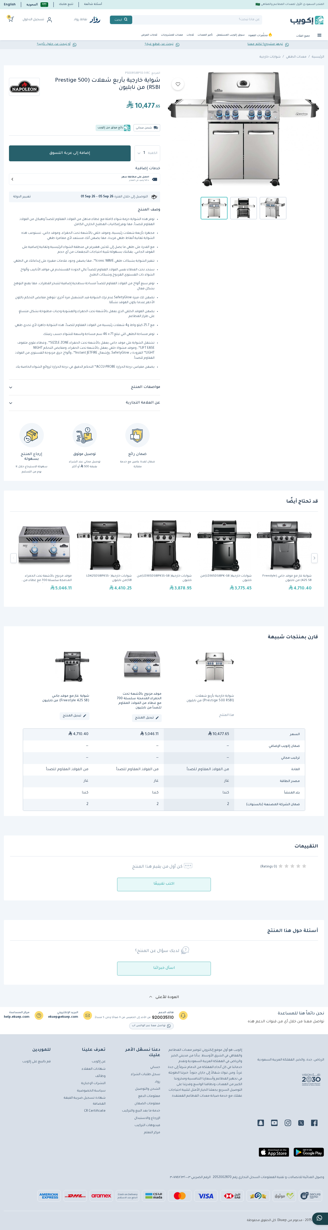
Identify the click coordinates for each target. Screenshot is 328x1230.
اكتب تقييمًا (164, 884)
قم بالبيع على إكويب (36, 1062)
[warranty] (137, 435)
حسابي (155, 1067)
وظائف (100, 1076)
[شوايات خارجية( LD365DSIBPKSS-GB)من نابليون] (164, 558)
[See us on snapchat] (264, 1123)
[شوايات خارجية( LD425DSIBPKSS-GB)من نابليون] (104, 558)
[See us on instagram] (291, 1123)
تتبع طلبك (66, 4)
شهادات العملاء (94, 1069)
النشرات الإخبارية (93, 1083)
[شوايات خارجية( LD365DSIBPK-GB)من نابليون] (224, 558)
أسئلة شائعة (93, 4)
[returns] (31, 435)
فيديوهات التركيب (147, 1125)
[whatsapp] (320, 1219)
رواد (157, 1082)
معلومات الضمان (147, 1104)
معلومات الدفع (149, 1096)
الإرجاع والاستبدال (147, 1118)
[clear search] (134, 20)
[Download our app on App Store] (274, 1154)
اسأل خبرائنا (164, 968)
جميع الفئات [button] (303, 36)
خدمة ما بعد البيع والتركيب (141, 1111)
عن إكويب (99, 1062)
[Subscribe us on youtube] (277, 1123)
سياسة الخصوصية (91, 1091)
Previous (14, 558)
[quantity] (147, 153)
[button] (37, 4)
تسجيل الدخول (33, 20)
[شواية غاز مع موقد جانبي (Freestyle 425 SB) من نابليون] (284, 558)
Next (314, 558)
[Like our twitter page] (304, 1123)
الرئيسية (318, 57)
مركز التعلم (152, 1132)
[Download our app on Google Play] (308, 1154)
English (10, 4)
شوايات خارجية (270, 57)
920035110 (163, 1017)
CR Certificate (95, 1111)
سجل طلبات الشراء (145, 1074)
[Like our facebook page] (317, 1123)
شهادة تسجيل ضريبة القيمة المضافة (85, 1101)
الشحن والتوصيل (147, 1089)
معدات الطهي (296, 57)
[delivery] (85, 435)
